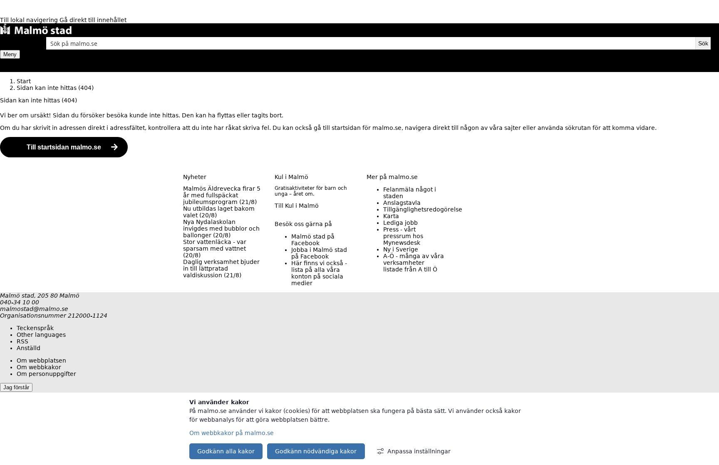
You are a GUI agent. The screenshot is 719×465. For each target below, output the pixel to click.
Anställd (28, 348)
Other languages (41, 334)
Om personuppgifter (46, 374)
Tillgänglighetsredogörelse (422, 209)
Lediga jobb (400, 222)
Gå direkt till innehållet (93, 20)
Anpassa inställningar (419, 451)
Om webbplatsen (41, 360)
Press (403, 236)
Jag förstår (16, 387)
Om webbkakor (39, 367)
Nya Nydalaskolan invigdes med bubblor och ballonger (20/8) (221, 229)
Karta (391, 216)
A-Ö (413, 263)
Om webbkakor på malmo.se (231, 433)
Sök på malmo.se (14, 43)
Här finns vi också (319, 273)
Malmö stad (313, 239)
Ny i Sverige (400, 249)
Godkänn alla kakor (226, 451)
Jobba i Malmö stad (319, 253)
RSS (22, 341)
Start (24, 81)
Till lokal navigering (30, 20)
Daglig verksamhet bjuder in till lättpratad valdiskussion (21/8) (221, 269)
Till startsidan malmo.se (64, 147)
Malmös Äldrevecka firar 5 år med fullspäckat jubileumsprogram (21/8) (221, 195)
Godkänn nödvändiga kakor (316, 451)
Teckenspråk (35, 328)
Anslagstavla (402, 202)
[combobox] (370, 43)
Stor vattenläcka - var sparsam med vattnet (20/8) (214, 249)
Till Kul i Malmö (297, 205)
